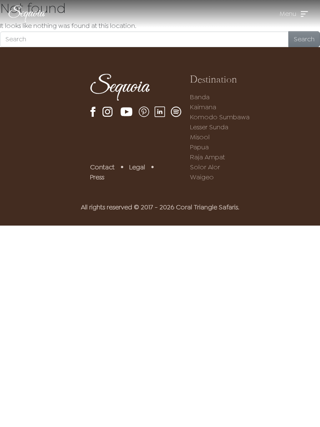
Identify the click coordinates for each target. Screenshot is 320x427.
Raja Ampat (207, 157)
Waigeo (202, 177)
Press (97, 177)
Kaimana (203, 107)
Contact (102, 167)
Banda (200, 97)
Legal (137, 167)
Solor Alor (205, 167)
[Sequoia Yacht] (26, 13)
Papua (199, 147)
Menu (288, 13)
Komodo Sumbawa (220, 117)
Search (304, 39)
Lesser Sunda (209, 127)
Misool (200, 137)
